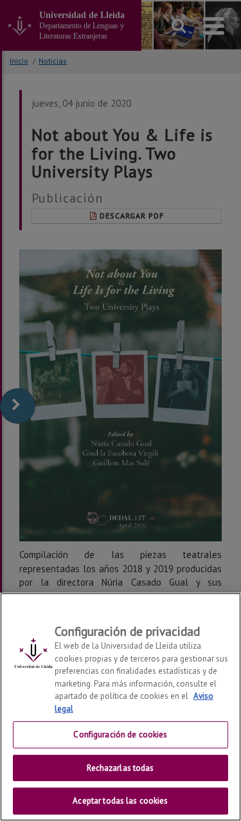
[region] (120, 707)
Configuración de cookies (120, 734)
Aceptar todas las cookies (120, 800)
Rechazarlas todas (120, 767)
